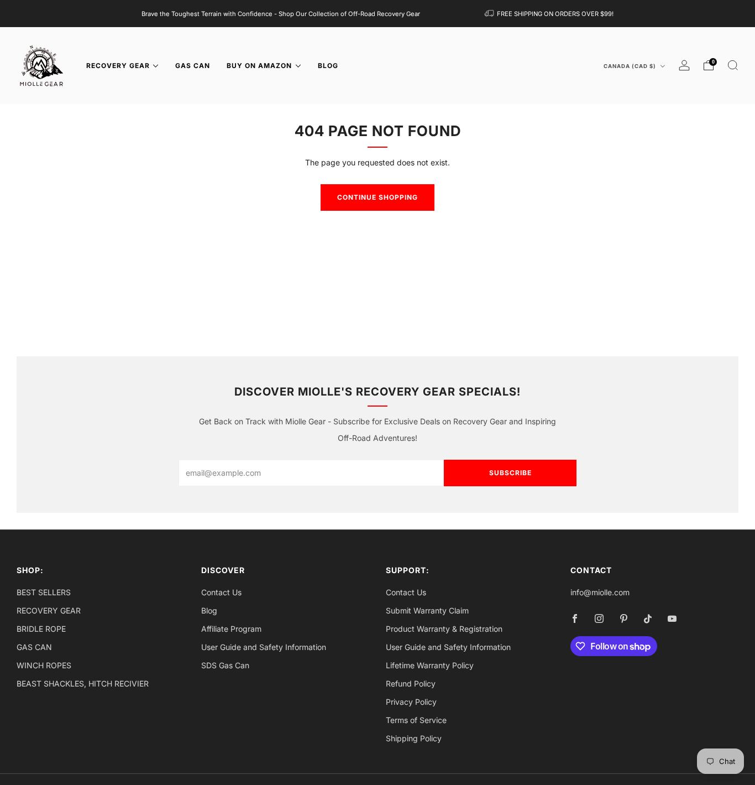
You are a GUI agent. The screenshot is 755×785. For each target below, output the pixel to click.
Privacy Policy (411, 701)
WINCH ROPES (44, 665)
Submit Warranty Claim (427, 610)
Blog (209, 610)
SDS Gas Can (225, 665)
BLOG (328, 65)
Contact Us (221, 592)
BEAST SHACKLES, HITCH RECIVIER (83, 683)
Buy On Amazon (259, 65)
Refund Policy (411, 683)
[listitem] (280, 13)
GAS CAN (192, 65)
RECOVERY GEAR (118, 65)
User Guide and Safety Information (263, 647)
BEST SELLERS (44, 592)
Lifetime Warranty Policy (430, 665)
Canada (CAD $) (631, 66)
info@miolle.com (600, 592)
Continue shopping (377, 197)
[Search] (732, 65)
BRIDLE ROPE (41, 628)
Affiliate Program (231, 628)
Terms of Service (416, 720)
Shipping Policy (414, 738)
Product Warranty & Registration (444, 628)
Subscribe (510, 473)
